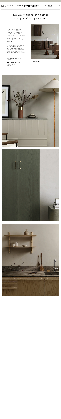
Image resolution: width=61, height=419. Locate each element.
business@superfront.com (14, 58)
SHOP (2, 5)
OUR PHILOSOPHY (20, 5)
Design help (38, 6)
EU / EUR (57, 1)
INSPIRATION (9, 5)
